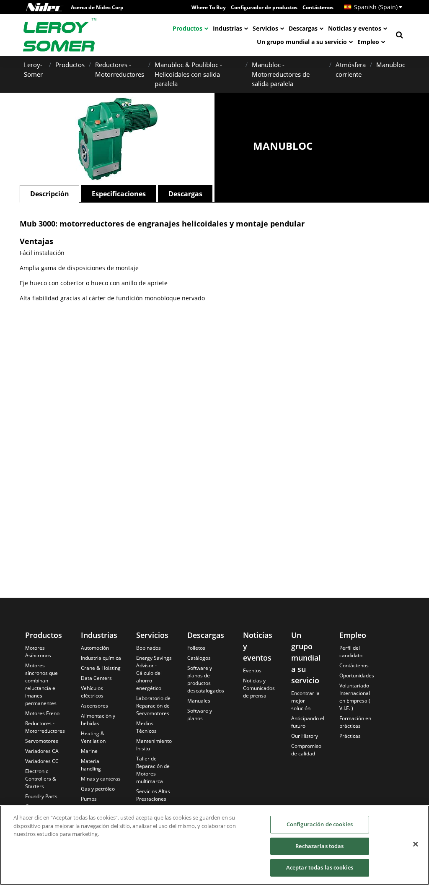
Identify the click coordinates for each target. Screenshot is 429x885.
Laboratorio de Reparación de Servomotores (153, 706)
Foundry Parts (41, 796)
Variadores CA (42, 751)
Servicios (265, 28)
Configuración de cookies (320, 824)
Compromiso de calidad (306, 749)
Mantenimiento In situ (154, 744)
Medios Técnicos (146, 727)
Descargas (303, 28)
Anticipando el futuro (307, 722)
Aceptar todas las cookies (319, 867)
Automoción (95, 647)
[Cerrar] (415, 844)
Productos (187, 28)
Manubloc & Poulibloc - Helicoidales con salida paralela (188, 74)
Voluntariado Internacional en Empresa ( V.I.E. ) (354, 697)
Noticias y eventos (354, 28)
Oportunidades (356, 675)
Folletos (196, 647)
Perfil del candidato (350, 651)
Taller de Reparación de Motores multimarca (153, 770)
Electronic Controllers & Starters (40, 779)
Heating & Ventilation (93, 737)
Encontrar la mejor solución (305, 701)
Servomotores (41, 740)
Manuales (198, 700)
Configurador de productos (264, 7)
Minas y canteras (101, 778)
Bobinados (148, 647)
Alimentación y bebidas (98, 719)
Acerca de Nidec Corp (97, 7)
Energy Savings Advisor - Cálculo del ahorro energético (154, 673)
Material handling (91, 764)
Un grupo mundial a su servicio (302, 42)
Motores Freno (42, 713)
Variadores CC (42, 761)
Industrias (227, 28)
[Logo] (45, 7)
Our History (304, 735)
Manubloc (390, 64)
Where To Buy (208, 7)
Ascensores (94, 705)
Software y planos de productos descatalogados (205, 679)
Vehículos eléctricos (92, 692)
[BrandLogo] (60, 35)
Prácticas (350, 735)
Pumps (89, 798)
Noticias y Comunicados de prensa (259, 688)
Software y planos (199, 714)
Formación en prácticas (355, 722)
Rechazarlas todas (319, 846)
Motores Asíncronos (38, 651)
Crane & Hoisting (101, 668)
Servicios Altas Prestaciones (153, 795)
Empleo (368, 42)
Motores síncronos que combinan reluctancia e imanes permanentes (41, 684)
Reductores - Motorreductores (45, 727)
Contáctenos (317, 7)
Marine (89, 751)
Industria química (101, 657)
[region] (214, 845)
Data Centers (96, 678)
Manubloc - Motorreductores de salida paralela (281, 74)
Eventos (252, 670)
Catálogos (199, 657)
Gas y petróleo (98, 788)
